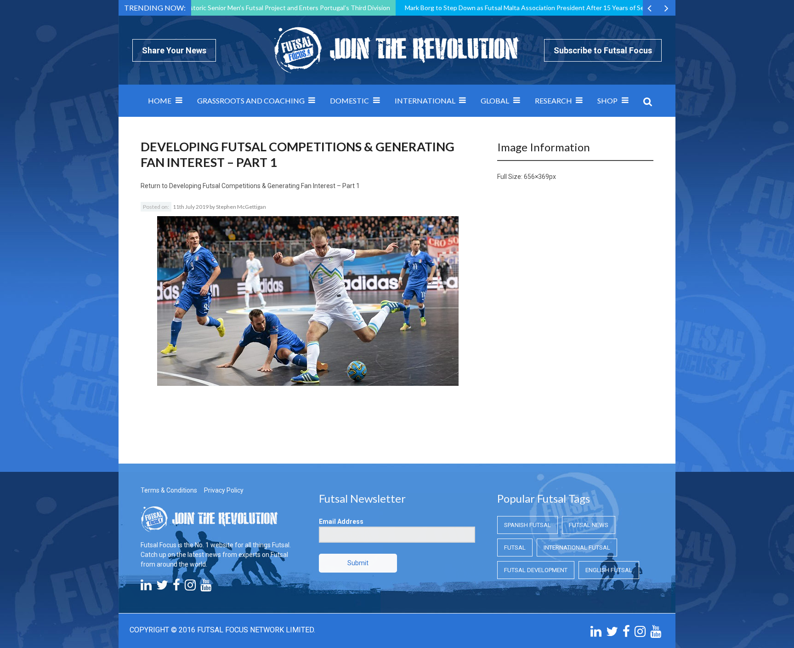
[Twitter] (162, 587)
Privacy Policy (224, 490)
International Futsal (577, 547)
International (425, 100)
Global (495, 100)
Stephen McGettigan (241, 206)
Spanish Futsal (527, 525)
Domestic (349, 100)
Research (553, 100)
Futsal (515, 547)
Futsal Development (535, 570)
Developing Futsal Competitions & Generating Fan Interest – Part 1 (264, 185)
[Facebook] (176, 587)
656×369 (536, 176)
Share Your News (174, 50)
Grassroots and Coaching (251, 100)
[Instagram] (190, 587)
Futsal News (588, 525)
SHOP (607, 100)
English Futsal (608, 570)
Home (159, 100)
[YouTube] (205, 587)
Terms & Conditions (169, 490)
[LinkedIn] (146, 587)
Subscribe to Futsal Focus (603, 50)
